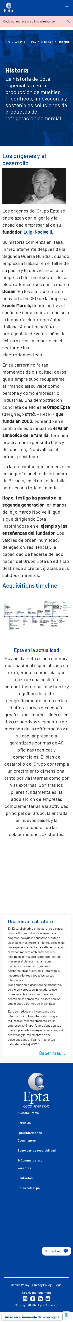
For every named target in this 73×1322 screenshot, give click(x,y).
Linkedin (40, 1298)
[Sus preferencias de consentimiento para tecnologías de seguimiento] (66, 1315)
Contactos (25, 1178)
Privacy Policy (42, 1285)
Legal (58, 1285)
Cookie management (36, 1292)
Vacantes (24, 1168)
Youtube (48, 1298)
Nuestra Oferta (28, 1113)
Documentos (27, 1140)
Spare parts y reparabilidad (37, 1150)
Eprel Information (30, 1133)
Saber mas (50, 1053)
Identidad (46, 42)
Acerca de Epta (25, 42)
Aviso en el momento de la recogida (32, 1317)
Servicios (24, 1123)
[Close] (68, 21)
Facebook (32, 1298)
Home (7, 42)
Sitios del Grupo (29, 1188)
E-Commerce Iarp (30, 1160)
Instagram (25, 1298)
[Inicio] (8, 8)
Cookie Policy (20, 1285)
